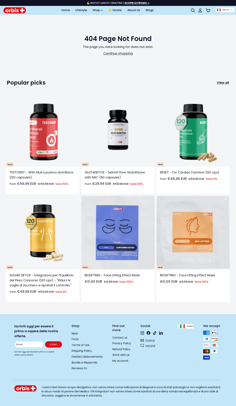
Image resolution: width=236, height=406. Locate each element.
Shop (97, 10)
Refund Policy (121, 349)
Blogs (150, 10)
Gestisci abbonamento (87, 357)
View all (223, 82)
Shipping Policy (82, 351)
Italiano (226, 10)
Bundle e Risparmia (84, 363)
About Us (133, 10)
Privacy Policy (121, 343)
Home (66, 10)
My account (120, 361)
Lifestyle (81, 10)
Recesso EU (79, 368)
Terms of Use (80, 345)
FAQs (75, 339)
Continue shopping (118, 53)
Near (75, 333)
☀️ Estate (115, 10)
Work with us (121, 355)
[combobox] (225, 9)
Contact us (119, 338)
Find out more (118, 328)
